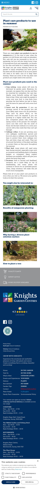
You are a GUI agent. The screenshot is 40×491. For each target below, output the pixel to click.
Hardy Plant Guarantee (11, 394)
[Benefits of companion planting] (20, 195)
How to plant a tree (12, 263)
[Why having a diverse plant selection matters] (20, 222)
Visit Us (5, 373)
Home (5, 370)
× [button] (37, 461)
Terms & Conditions (11, 345)
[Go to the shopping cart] (36, 8)
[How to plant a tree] (20, 251)
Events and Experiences (11, 378)
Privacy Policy (7, 343)
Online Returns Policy (9, 351)
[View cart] (36, 8)
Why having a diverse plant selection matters (16, 236)
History (5, 381)
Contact (6, 389)
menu (6, 2)
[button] (20, 487)
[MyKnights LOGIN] (31, 8)
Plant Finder (7, 392)
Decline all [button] (29, 482)
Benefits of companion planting (18, 208)
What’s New (7, 376)
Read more (18, 469)
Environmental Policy (28, 394)
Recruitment (7, 384)
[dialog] (20, 475)
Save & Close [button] (10, 482)
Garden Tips (7, 386)
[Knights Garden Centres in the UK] (10, 8)
